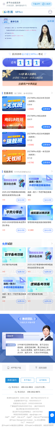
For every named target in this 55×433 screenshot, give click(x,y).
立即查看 (46, 109)
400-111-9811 (27, 387)
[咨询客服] (52, 417)
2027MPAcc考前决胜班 (36, 116)
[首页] (8, 11)
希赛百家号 (12, 380)
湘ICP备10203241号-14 (39, 398)
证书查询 (43, 380)
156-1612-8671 (33, 392)
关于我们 (27, 380)
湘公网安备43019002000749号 (27, 409)
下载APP (36, 4)
